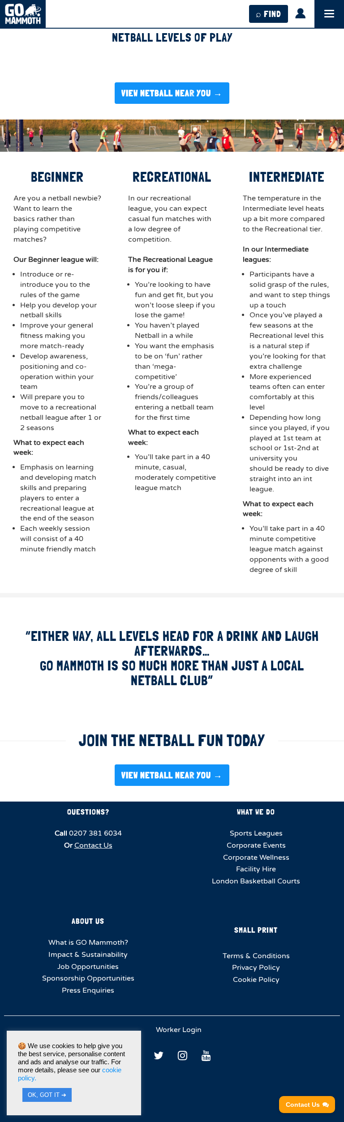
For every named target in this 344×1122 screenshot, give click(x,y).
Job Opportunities (88, 966)
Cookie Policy (256, 979)
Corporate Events (256, 845)
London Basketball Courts (256, 881)
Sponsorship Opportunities (88, 978)
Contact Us (93, 845)
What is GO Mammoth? (88, 942)
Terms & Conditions (256, 955)
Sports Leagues (256, 833)
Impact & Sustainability (88, 954)
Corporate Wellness (256, 857)
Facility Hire (256, 869)
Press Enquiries (88, 990)
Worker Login (178, 1029)
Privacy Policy (256, 967)
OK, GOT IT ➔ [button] (47, 1095)
